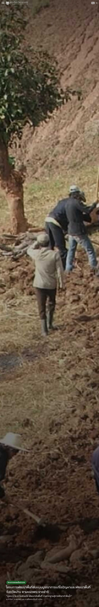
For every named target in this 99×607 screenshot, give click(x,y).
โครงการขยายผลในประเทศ (16, 582)
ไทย (93, 3)
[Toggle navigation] (2, 2)
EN (96, 3)
